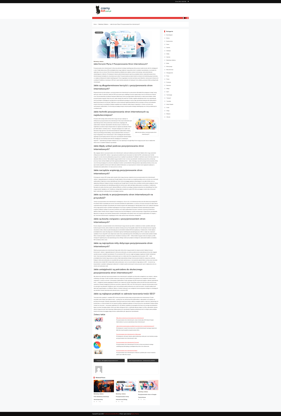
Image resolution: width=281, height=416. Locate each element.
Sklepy (167, 88)
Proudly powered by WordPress (111, 413)
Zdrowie (168, 117)
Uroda (167, 107)
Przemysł (168, 82)
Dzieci (167, 44)
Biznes (168, 38)
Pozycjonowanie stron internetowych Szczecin (127, 342)
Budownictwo (169, 41)
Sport (167, 91)
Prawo (167, 79)
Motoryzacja (169, 66)
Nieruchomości (169, 69)
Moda (167, 63)
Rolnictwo (168, 85)
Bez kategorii (169, 35)
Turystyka (168, 101)
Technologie (169, 95)
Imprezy (168, 57)
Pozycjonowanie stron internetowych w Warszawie (128, 334)
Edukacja (168, 50)
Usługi (167, 110)
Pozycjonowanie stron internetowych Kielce (126, 350)
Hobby (167, 53)
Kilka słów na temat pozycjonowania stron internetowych (130, 318)
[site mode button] (184, 18)
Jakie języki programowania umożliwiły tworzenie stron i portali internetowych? (135, 326)
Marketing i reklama (98, 61)
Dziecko (168, 47)
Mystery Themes (135, 413)
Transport (168, 98)
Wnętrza (168, 113)
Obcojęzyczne (169, 72)
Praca (167, 76)
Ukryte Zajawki (169, 104)
